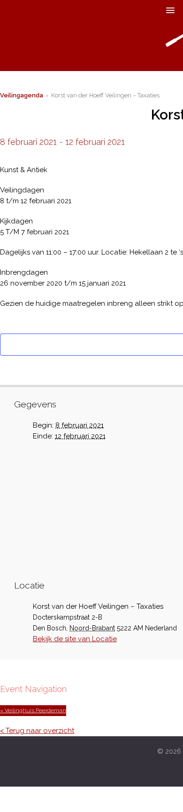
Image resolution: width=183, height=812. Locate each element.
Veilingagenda (21, 95)
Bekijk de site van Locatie (75, 639)
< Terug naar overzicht (37, 730)
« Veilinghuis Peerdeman (33, 710)
